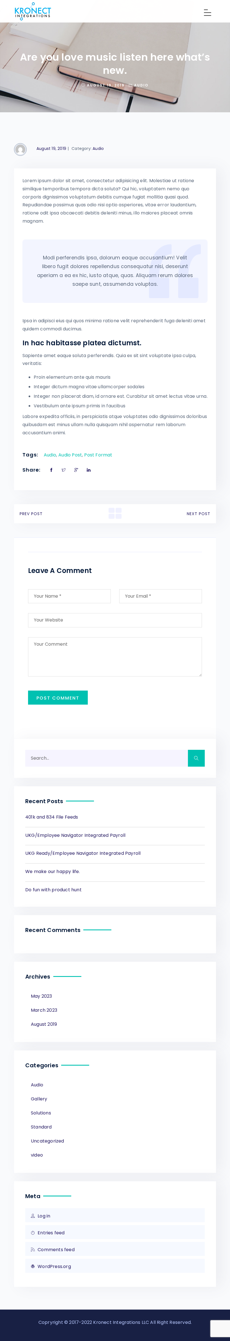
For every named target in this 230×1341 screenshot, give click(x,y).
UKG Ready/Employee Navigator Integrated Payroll (83, 853)
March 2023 (44, 1010)
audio (50, 455)
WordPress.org (54, 1266)
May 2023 (41, 996)
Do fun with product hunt (53, 890)
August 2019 (44, 1024)
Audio (141, 85)
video (37, 1155)
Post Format (98, 455)
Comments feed (56, 1249)
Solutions (41, 1113)
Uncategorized (47, 1141)
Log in (44, 1216)
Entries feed (51, 1233)
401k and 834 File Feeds (51, 817)
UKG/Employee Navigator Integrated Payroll (75, 835)
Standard (41, 1127)
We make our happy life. (52, 871)
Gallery (39, 1099)
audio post (70, 455)
